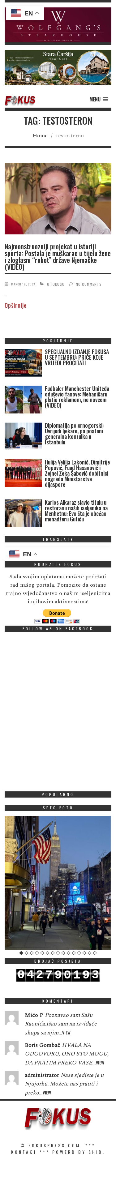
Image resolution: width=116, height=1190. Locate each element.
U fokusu (56, 284)
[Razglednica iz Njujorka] (58, 883)
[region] (58, 24)
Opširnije (16, 305)
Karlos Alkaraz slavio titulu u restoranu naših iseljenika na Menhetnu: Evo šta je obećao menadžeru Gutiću (76, 510)
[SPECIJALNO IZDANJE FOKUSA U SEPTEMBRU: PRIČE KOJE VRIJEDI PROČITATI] (23, 364)
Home (40, 135)
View (66, 1032)
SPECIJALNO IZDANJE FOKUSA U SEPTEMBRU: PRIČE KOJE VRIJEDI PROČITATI (77, 357)
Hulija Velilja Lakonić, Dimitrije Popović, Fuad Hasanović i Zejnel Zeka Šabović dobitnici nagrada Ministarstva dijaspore (77, 473)
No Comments (89, 284)
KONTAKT (24, 1152)
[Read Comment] (12, 1019)
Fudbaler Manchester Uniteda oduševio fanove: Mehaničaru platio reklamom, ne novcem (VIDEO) (77, 396)
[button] (58, 24)
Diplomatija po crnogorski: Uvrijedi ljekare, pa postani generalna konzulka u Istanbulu (74, 433)
